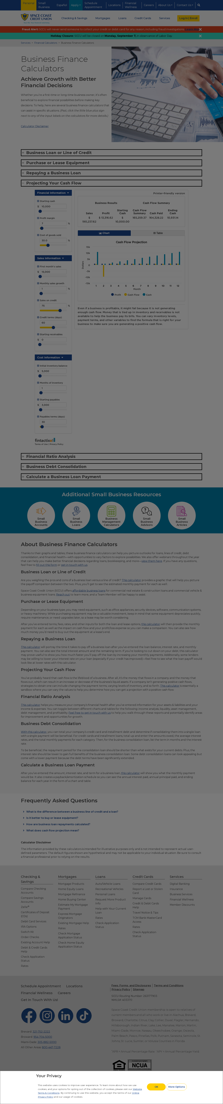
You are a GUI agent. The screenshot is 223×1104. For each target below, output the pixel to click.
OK (156, 1086)
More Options (176, 1086)
